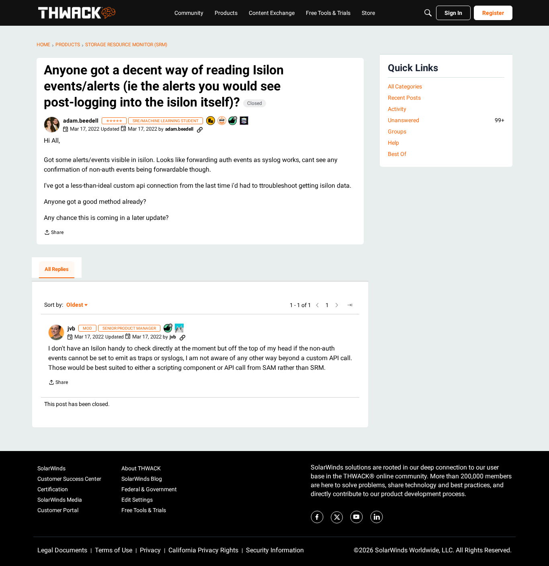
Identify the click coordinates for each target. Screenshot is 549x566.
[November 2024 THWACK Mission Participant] (244, 121)
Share (54, 233)
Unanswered (446, 120)
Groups (397, 131)
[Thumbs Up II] (179, 328)
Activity (397, 109)
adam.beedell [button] (80, 120)
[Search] (428, 13)
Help (393, 142)
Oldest (75, 305)
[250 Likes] (168, 328)
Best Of (397, 154)
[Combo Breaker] (211, 121)
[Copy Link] (200, 129)
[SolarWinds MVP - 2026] (222, 121)
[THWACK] (77, 13)
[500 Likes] (233, 121)
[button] (52, 125)
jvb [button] (71, 328)
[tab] (56, 269)
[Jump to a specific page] (349, 305)
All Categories (405, 86)
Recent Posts (404, 97)
